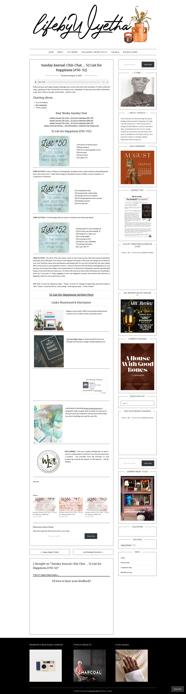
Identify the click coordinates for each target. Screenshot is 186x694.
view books (103, 392)
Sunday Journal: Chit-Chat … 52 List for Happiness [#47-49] (71, 118)
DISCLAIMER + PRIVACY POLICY (94, 52)
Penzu (68, 311)
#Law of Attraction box (92, 408)
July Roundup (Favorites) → (93, 552)
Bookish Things (130, 52)
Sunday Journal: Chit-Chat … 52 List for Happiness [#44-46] (71, 120)
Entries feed (125, 563)
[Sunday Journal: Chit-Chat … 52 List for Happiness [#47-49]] (71, 504)
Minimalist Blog (94, 691)
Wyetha (91, 383)
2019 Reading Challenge (94, 379)
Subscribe (91, 536)
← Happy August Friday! (49, 552)
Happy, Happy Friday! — (50, 575)
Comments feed (126, 567)
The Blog (115, 52)
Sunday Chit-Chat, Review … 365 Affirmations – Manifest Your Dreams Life (71, 126)
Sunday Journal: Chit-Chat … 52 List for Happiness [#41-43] (71, 123)
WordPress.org (126, 572)
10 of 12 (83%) (98, 390)
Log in (123, 558)
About (60, 52)
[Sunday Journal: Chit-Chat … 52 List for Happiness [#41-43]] (97, 504)
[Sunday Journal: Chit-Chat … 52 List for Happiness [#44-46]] (45, 504)
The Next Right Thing (74, 339)
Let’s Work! (72, 52)
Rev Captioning (41, 105)
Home (51, 52)
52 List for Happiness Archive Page (71, 294)
